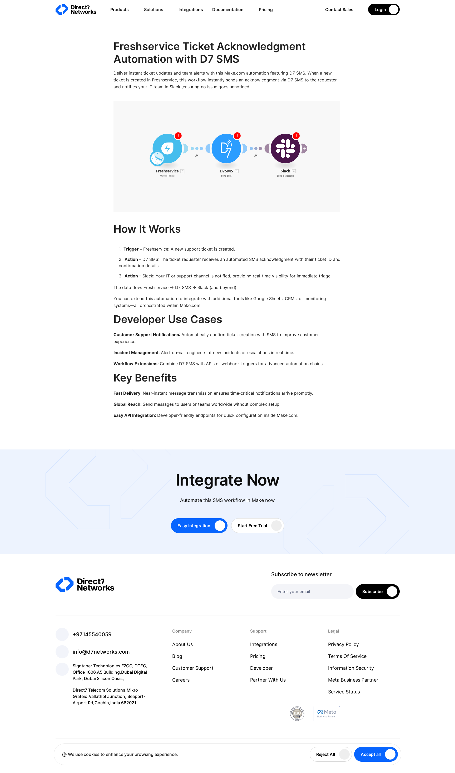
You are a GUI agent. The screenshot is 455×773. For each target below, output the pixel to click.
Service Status (344, 691)
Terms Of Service (347, 656)
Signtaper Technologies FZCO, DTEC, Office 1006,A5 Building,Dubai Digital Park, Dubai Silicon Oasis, (110, 672)
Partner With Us (268, 680)
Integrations (191, 9)
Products (119, 9)
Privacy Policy (343, 644)
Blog (177, 656)
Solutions (153, 9)
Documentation (228, 9)
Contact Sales (339, 9)
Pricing (266, 9)
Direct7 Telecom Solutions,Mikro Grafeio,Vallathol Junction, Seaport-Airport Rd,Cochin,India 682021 (109, 696)
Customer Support (193, 668)
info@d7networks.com (101, 652)
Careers (181, 680)
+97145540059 (92, 634)
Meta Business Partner (353, 680)
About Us (182, 644)
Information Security (351, 668)
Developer (261, 668)
